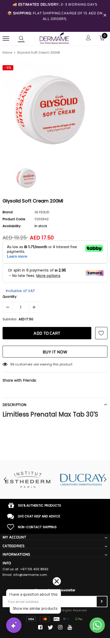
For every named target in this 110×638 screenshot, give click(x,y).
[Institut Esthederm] (27, 479)
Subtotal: (10, 319)
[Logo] (54, 38)
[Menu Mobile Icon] (6, 38)
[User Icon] (88, 38)
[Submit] (102, 601)
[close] (104, 15)
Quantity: (10, 296)
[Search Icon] (21, 38)
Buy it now (55, 352)
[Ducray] (82, 479)
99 (12, 364)
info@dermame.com (30, 575)
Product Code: (14, 219)
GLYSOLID (42, 212)
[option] (55, 109)
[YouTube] (70, 627)
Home (7, 52)
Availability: (12, 226)
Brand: (8, 212)
